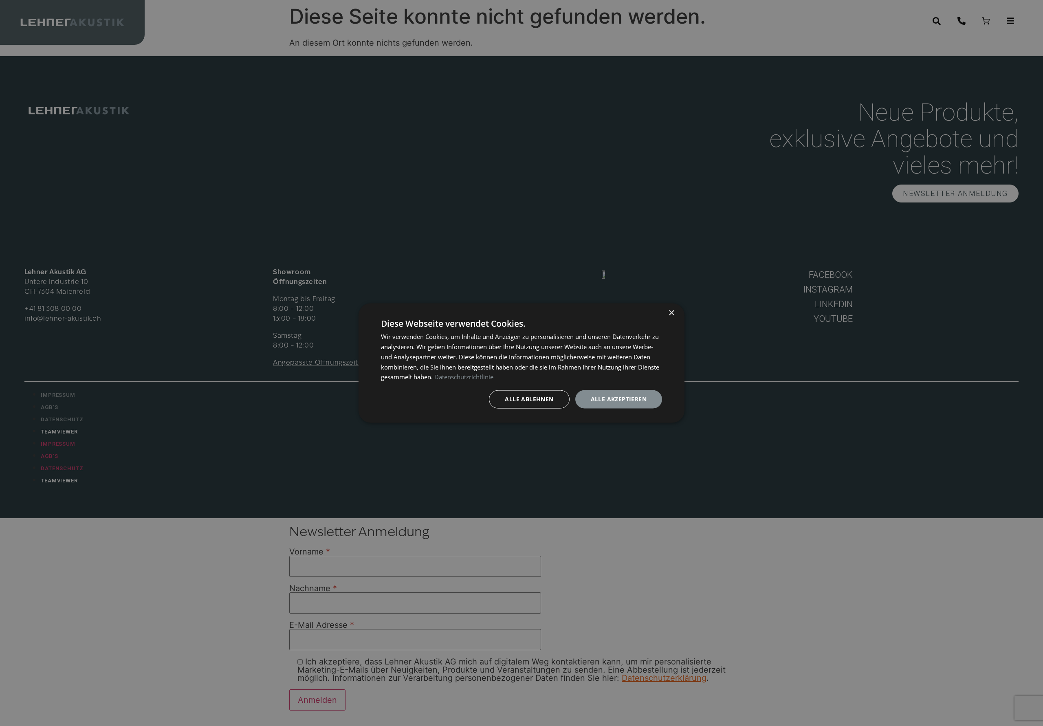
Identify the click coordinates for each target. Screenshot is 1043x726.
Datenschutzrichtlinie (463, 377)
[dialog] (521, 363)
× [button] (671, 313)
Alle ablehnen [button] (529, 399)
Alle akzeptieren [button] (619, 399)
